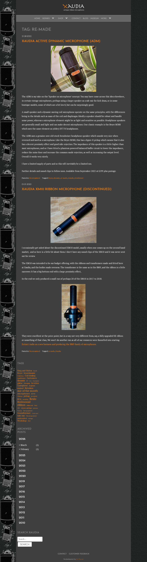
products (34, 396)
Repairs (46, 18)
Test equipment (27, 411)
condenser (21, 378)
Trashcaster (35, 413)
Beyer (50, 178)
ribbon (21, 405)
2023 (22, 465)
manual (20, 388)
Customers (32, 378)
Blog (85, 18)
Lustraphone (22, 386)
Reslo (33, 398)
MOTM (33, 394)
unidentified (22, 418)
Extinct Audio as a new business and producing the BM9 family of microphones (59, 344)
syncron (35, 408)
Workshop (22, 421)
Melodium (29, 388)
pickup (27, 396)
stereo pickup (26, 408)
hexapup (27, 383)
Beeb (35, 371)
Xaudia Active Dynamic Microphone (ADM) (61, 41)
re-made (64, 178)
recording (25, 399)
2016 (22, 491)
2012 (22, 512)
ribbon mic (30, 405)
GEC (30, 381)
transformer (24, 413)
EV (27, 381)
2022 (22, 471)
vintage (30, 418)
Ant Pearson (80, 559)
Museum (95, 18)
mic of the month (27, 390)
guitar (20, 383)
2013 (22, 507)
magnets (32, 386)
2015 (22, 497)
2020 (22, 476)
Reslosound (23, 401)
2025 (22, 455)
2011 (21, 517)
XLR (29, 421)
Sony (35, 405)
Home (37, 18)
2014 (22, 502)
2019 (22, 481)
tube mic (21, 416)
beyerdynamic (29, 373)
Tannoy (19, 411)
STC (18, 408)
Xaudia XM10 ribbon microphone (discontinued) (67, 189)
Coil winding (30, 375)
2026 (22, 439)
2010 (22, 523)
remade (71, 178)
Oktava (19, 396)
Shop (60, 18)
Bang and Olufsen (24, 371)
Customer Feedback (79, 554)
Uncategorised (34, 178)
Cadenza (20, 376)
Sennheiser (79, 178)
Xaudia (58, 351)
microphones (23, 393)
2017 (22, 486)
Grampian (36, 381)
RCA (19, 399)
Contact (76, 18)
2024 (22, 460)
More (104, 18)
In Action (35, 383)
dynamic (57, 178)
